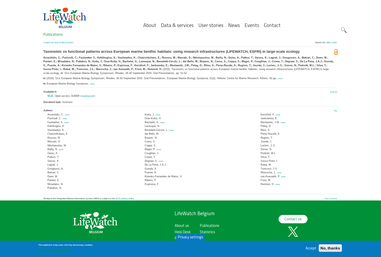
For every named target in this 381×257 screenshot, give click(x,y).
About (149, 25)
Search (344, 30)
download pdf (87, 96)
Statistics (207, 232)
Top (335, 110)
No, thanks (330, 248)
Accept (311, 248)
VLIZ (50, 95)
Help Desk (182, 232)
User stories (210, 25)
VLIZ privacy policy (125, 198)
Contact (272, 25)
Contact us (293, 219)
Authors (333, 92)
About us (182, 225)
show (334, 42)
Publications (53, 34)
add (328, 42)
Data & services (177, 25)
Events (252, 25)
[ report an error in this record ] (58, 42)
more (280, 78)
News (234, 25)
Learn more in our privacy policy (55, 250)
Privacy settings (190, 237)
